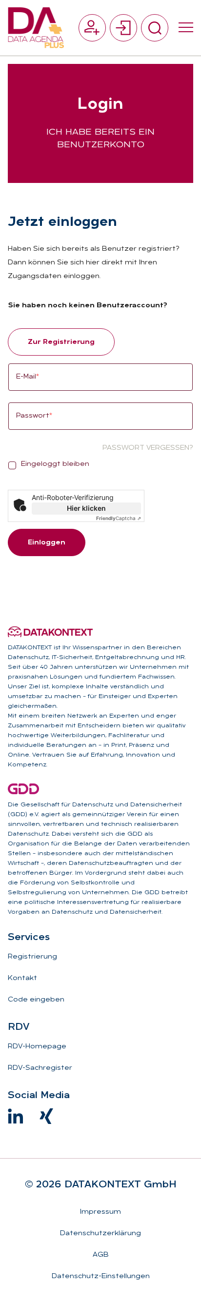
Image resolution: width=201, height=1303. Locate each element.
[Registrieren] (92, 27)
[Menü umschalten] (186, 28)
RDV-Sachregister (40, 1068)
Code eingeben (36, 999)
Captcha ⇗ (118, 518)
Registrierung (32, 957)
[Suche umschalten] (154, 27)
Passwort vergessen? (147, 448)
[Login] (123, 27)
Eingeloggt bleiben (55, 464)
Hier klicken (86, 508)
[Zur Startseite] (36, 27)
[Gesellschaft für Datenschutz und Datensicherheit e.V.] (23, 788)
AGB (101, 1255)
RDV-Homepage (37, 1046)
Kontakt (22, 978)
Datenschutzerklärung (100, 1233)
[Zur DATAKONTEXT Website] (50, 631)
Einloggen (46, 542)
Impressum (100, 1212)
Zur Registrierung (61, 342)
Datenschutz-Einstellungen (101, 1276)
